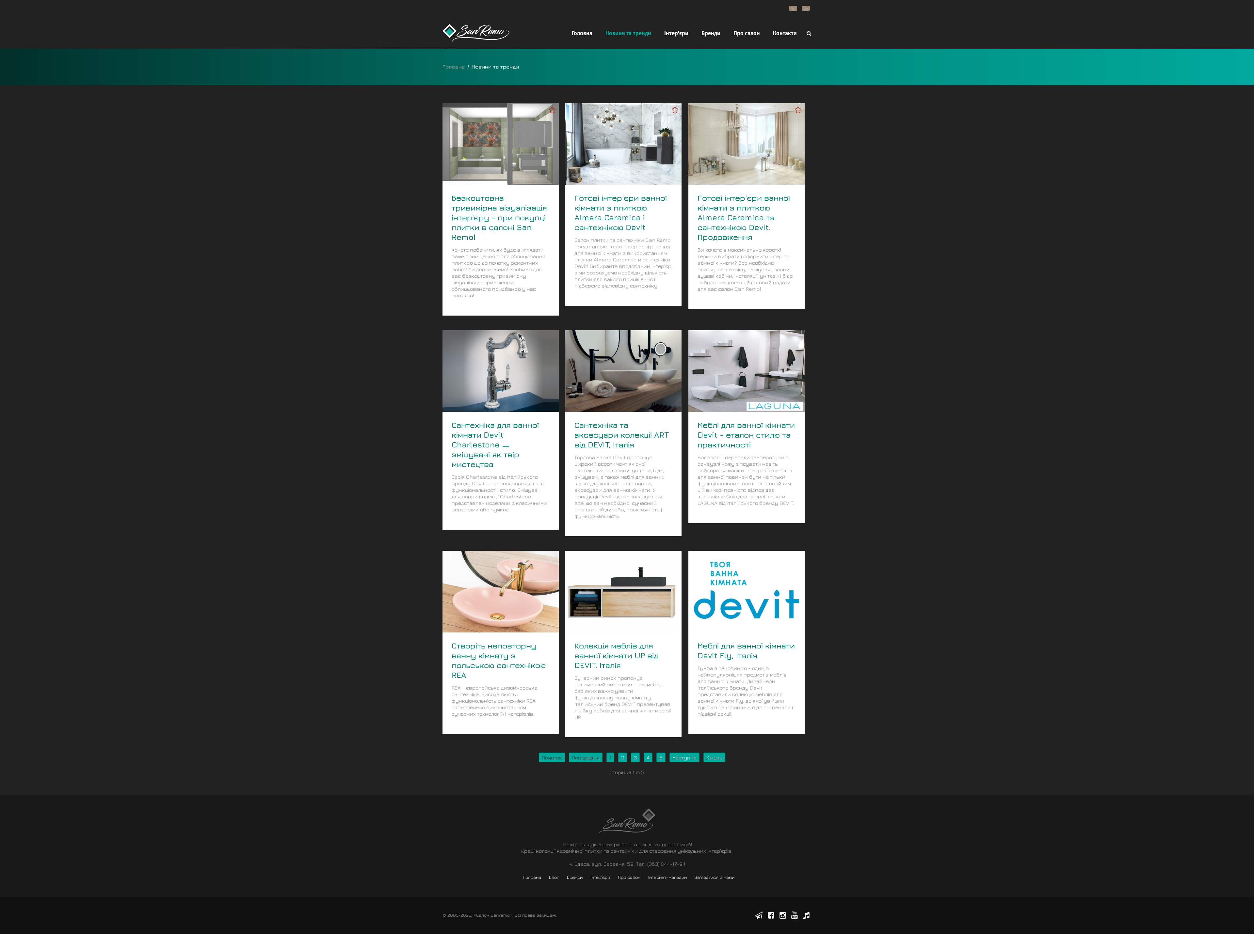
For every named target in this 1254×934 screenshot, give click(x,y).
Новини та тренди (628, 33)
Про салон (746, 33)
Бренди (710, 33)
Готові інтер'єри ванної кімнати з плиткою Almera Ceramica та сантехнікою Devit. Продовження (744, 217)
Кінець (714, 757)
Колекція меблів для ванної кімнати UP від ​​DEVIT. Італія (617, 655)
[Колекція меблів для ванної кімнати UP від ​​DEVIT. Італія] (623, 591)
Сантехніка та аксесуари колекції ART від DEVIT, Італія (621, 434)
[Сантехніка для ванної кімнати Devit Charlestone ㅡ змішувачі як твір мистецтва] (500, 370)
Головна (582, 33)
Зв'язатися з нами (714, 877)
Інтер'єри (676, 33)
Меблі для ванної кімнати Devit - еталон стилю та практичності (746, 434)
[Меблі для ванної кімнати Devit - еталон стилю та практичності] (746, 370)
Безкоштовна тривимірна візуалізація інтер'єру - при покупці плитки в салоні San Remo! (499, 217)
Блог (554, 877)
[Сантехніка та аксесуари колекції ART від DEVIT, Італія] (623, 370)
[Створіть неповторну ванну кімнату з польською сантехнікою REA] (500, 591)
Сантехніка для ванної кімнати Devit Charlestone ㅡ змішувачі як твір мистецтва (495, 444)
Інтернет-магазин (667, 877)
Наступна (684, 757)
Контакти (785, 33)
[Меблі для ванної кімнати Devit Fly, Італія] (746, 591)
